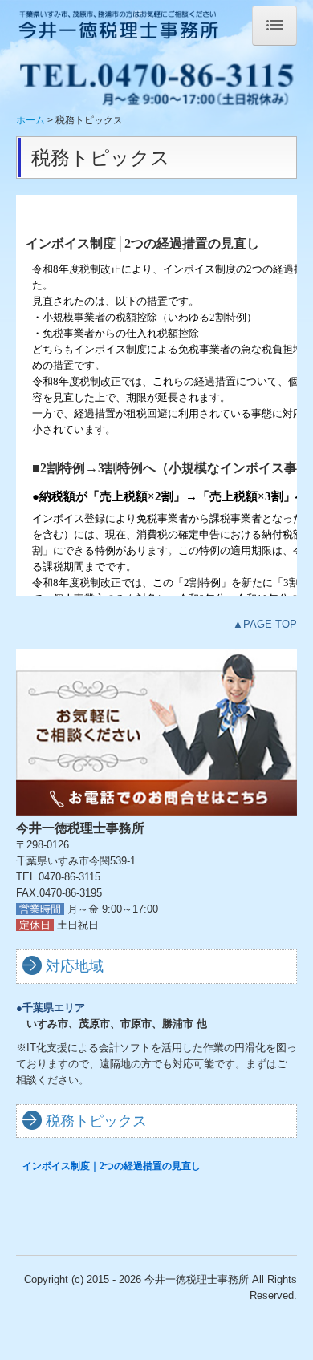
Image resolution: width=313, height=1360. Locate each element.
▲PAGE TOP (265, 624)
